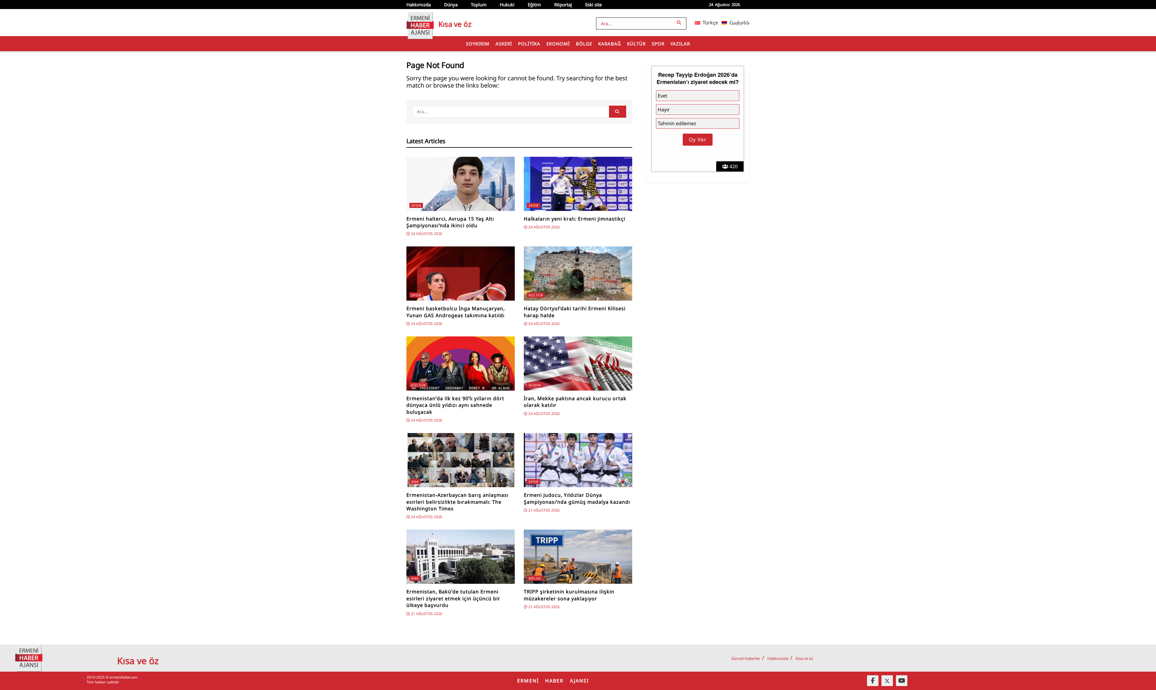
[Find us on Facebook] (872, 680)
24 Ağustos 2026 (426, 233)
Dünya (451, 5)
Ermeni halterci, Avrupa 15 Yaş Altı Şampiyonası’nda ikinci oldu (450, 222)
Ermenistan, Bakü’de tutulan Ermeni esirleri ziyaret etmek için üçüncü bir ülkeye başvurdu (453, 598)
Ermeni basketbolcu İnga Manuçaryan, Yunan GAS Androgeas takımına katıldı (455, 311)
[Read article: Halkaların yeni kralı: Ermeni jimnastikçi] (578, 184)
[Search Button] (680, 22)
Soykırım (477, 44)
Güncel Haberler (745, 658)
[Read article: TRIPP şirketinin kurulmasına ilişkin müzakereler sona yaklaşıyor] (578, 557)
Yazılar (680, 44)
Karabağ (609, 44)
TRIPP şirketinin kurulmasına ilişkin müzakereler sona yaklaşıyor (569, 595)
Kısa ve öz (804, 658)
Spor (658, 44)
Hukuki (507, 5)
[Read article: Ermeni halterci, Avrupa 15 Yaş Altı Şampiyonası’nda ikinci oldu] (460, 184)
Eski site (593, 5)
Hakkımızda (418, 5)
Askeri (504, 44)
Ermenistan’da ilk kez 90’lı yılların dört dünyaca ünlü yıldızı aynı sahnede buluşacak (455, 405)
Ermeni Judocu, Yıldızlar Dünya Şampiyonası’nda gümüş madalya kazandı (577, 498)
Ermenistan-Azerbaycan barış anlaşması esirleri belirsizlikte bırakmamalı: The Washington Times (457, 502)
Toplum (478, 5)
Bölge (584, 44)
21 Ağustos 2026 (543, 510)
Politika (529, 44)
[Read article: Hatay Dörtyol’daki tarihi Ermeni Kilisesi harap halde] (578, 273)
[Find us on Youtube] (901, 680)
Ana (415, 481)
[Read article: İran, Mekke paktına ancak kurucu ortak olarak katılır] (578, 363)
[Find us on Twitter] (887, 680)
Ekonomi (558, 44)
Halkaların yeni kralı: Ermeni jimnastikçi (574, 218)
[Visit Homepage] (420, 22)
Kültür (636, 44)
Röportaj (563, 5)
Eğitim (534, 5)
